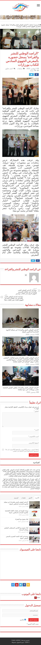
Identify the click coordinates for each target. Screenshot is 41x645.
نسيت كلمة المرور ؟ (33, 624)
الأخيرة (37, 498)
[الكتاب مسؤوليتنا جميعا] (20, 16)
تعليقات (23, 498)
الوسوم (16, 498)
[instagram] (13, 584)
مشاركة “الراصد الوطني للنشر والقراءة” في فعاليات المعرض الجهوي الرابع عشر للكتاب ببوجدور (26, 291)
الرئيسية (37, 25)
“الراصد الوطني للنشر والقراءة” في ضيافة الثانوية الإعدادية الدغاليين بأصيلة (22, 331)
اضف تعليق (9, 68)
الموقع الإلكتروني (34, 443)
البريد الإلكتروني (33, 436)
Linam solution (16, 640)
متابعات (31, 25)
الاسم (36, 430)
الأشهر (30, 498)
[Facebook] (24, 584)
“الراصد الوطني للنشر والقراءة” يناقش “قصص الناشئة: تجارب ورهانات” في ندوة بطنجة (21, 388)
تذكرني (22, 620)
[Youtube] (16, 584)
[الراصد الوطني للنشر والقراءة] (20, 7)
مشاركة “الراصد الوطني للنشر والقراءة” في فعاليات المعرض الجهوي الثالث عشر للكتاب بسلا (13, 297)
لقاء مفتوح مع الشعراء (21, 519)
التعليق (36, 411)
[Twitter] (20, 584)
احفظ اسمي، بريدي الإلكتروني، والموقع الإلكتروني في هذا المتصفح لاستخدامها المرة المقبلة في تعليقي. (22, 450)
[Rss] (28, 584)
